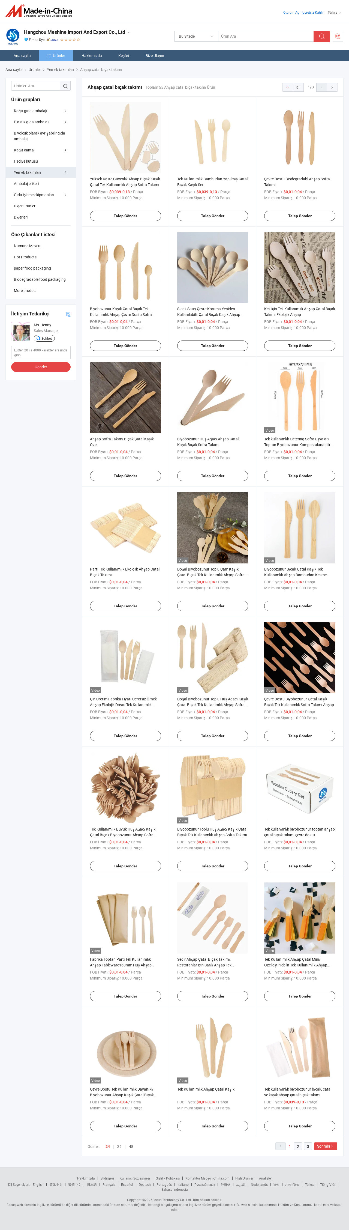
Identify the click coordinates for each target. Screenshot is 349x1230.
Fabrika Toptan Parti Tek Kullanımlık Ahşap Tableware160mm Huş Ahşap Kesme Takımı (121, 965)
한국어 (225, 1184)
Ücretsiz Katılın (313, 12)
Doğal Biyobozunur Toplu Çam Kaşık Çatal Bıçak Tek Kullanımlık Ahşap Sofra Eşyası (211, 574)
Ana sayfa (22, 55)
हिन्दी (276, 1184)
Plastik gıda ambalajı (31, 121)
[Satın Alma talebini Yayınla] (338, 36)
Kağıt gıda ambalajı (30, 110)
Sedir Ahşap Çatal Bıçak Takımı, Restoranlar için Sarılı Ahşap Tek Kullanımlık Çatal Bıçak (204, 965)
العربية (240, 1184)
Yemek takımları (27, 172)
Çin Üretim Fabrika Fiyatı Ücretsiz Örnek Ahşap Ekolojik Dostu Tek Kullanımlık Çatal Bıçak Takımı (123, 704)
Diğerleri (21, 217)
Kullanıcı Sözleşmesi (135, 1178)
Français (109, 1184)
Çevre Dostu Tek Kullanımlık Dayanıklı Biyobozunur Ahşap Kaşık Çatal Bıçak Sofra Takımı (122, 1094)
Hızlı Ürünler (244, 1178)
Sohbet (46, 338)
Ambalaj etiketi (26, 183)
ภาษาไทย (292, 1184)
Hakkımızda (92, 55)
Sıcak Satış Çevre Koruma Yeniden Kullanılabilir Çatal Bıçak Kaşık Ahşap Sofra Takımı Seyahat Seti (208, 314)
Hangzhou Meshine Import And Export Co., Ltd (74, 32)
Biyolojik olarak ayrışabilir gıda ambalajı (39, 135)
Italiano (183, 1184)
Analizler (265, 1178)
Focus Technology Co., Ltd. (172, 1200)
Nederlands (259, 1184)
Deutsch (145, 1184)
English (38, 1184)
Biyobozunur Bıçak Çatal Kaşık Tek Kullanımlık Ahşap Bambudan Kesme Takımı (295, 574)
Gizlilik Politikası (168, 1178)
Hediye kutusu (26, 161)
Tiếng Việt (327, 1184)
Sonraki (323, 1146)
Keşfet (123, 55)
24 (108, 1146)
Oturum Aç (291, 12)
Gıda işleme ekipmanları (34, 194)
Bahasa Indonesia (174, 1189)
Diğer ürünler (24, 205)
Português (164, 1184)
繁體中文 (74, 1184)
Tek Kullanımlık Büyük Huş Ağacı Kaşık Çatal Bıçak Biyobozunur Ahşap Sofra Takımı (122, 834)
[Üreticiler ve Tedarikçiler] (40, 10)
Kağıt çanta (24, 150)
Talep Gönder (125, 216)
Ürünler (59, 55)
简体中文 (55, 1184)
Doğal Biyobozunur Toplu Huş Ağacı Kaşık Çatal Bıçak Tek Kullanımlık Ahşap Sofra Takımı (212, 704)
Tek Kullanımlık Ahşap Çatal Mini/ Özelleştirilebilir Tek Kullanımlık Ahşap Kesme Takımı (295, 965)
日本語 (92, 1184)
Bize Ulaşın (155, 55)
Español (127, 1184)
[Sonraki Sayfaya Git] (332, 87)
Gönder (41, 366)
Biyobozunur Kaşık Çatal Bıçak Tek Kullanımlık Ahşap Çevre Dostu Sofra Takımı (121, 314)
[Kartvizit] (68, 314)
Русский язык (204, 1184)
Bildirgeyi (107, 1178)
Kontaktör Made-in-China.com (207, 1178)
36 (119, 1146)
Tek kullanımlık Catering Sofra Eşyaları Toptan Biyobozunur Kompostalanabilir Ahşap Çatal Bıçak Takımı (297, 444)
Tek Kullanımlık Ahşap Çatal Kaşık (205, 1089)
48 (131, 1146)
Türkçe (309, 1184)
